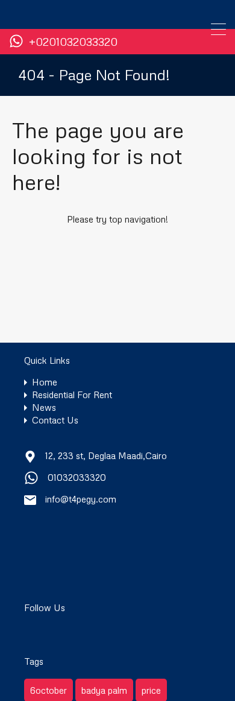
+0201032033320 (73, 42)
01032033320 (77, 477)
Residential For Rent (72, 394)
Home (44, 382)
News (44, 407)
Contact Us (55, 420)
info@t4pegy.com (80, 498)
